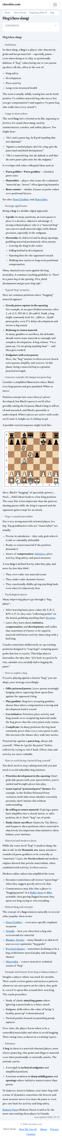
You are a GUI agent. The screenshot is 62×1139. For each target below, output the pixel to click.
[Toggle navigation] (55, 4)
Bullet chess (36, 893)
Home (7, 13)
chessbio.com (12, 4)
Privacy (54, 1129)
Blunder (10, 940)
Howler (20, 940)
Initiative (40, 554)
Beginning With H (38, 13)
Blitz (49, 893)
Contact (31, 1134)
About (43, 1129)
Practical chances (15, 949)
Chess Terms (20, 13)
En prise (50, 618)
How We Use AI (28, 1129)
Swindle (10, 931)
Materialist (41, 199)
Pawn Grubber (21, 199)
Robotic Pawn (10, 1110)
